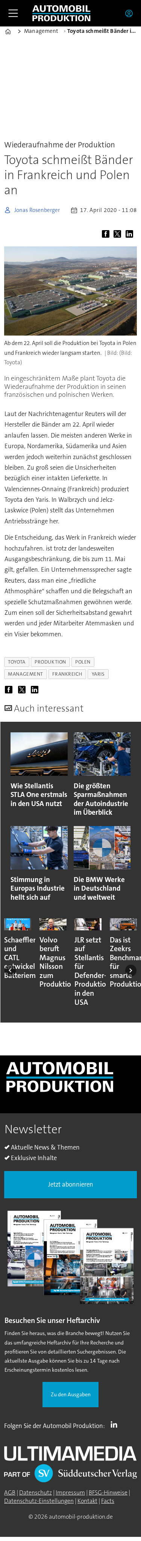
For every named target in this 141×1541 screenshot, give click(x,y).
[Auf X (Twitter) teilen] (118, 234)
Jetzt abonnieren (70, 1184)
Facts (107, 1501)
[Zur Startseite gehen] (61, 13)
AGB (9, 1492)
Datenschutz (35, 1492)
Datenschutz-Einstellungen (39, 1501)
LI (115, 1424)
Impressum (70, 1492)
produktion (50, 662)
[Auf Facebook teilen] (107, 234)
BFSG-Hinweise (108, 1492)
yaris (98, 674)
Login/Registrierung (130, 13)
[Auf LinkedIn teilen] (130, 234)
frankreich (67, 674)
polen (83, 662)
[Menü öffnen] (13, 13)
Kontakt (87, 1501)
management (25, 674)
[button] (10, 970)
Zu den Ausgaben (71, 1394)
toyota (16, 662)
